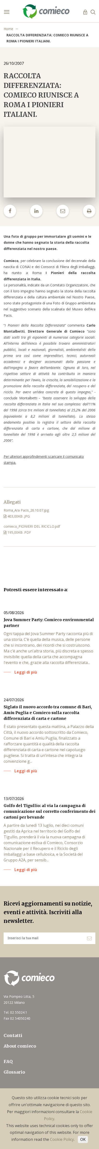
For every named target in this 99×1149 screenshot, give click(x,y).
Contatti (13, 1035)
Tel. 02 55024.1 (15, 1012)
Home (8, 28)
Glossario (14, 1072)
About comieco (20, 1046)
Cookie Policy (62, 1139)
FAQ (8, 1061)
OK (83, 1139)
